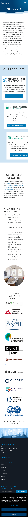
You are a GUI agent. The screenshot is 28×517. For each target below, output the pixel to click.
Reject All (14, 510)
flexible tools (9, 187)
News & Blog (4, 473)
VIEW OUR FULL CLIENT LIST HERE (14, 423)
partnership (8, 183)
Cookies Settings (14, 505)
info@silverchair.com (6, 452)
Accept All (14, 514)
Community (4, 470)
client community (8, 189)
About (2, 464)
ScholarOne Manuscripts (16, 125)
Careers (3, 476)
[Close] (26, 495)
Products (3, 467)
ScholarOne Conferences (19, 155)
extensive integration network (16, 185)
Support (3, 479)
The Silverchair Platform (14, 96)
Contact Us (6, 457)
